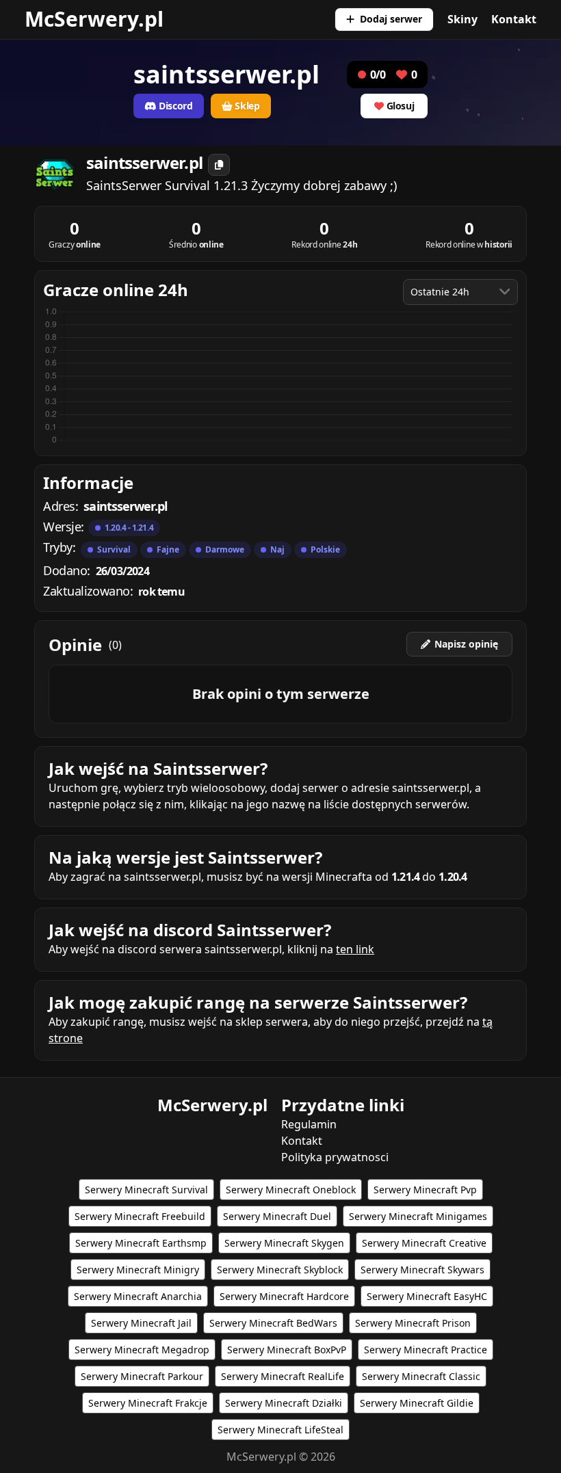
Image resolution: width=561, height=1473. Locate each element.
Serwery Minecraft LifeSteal (280, 1429)
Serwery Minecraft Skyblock (280, 1269)
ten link (355, 949)
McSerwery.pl (94, 19)
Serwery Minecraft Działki (283, 1402)
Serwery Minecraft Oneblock (291, 1189)
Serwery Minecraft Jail (141, 1322)
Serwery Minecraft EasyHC (427, 1296)
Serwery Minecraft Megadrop (142, 1349)
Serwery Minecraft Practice (425, 1349)
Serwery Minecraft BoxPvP (286, 1349)
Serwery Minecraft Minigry (138, 1269)
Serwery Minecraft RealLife (282, 1376)
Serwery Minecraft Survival (146, 1189)
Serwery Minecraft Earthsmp (141, 1242)
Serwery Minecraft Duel (277, 1216)
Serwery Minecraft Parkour (142, 1376)
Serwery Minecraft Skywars (422, 1269)
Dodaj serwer (391, 18)
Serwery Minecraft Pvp (425, 1189)
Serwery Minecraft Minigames (418, 1216)
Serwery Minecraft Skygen (284, 1242)
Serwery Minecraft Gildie (416, 1402)
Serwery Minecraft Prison (413, 1322)
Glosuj (401, 105)
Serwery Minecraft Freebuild (140, 1216)
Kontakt (513, 19)
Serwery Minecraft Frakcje (147, 1402)
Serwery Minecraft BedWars (273, 1322)
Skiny (462, 19)
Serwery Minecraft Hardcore (284, 1296)
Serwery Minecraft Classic (421, 1376)
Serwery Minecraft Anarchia (138, 1296)
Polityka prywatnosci (335, 1157)
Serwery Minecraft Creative (424, 1242)
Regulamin (309, 1124)
